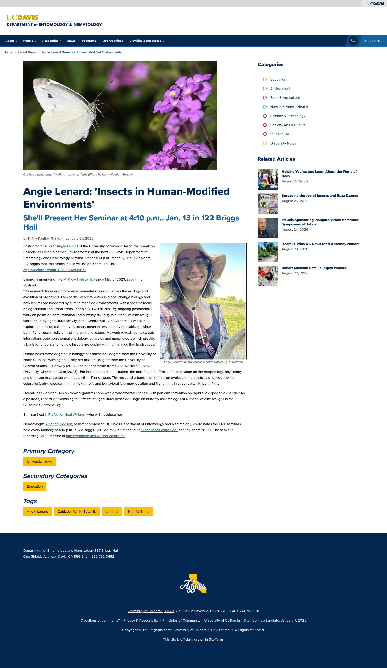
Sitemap (250, 620)
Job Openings (113, 40)
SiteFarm (216, 639)
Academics (50, 40)
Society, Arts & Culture (288, 125)
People (28, 40)
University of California (222, 620)
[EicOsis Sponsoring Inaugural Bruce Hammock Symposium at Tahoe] (268, 227)
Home (8, 52)
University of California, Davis (151, 610)
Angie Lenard (37, 511)
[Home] (73, 20)
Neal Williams (138, 511)
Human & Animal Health (289, 106)
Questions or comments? (100, 620)
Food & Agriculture (285, 97)
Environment (280, 88)
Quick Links (371, 40)
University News (40, 461)
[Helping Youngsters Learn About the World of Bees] (268, 179)
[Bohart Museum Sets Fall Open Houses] (268, 275)
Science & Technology (288, 115)
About (9, 40)
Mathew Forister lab (79, 279)
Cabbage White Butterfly (77, 511)
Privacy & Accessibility (141, 620)
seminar (112, 511)
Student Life (279, 134)
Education (35, 486)
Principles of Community (181, 620)
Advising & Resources (145, 40)
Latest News (27, 52)
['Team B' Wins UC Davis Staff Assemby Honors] (268, 251)
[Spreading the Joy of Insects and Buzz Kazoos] (268, 203)
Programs (89, 40)
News (71, 40)
